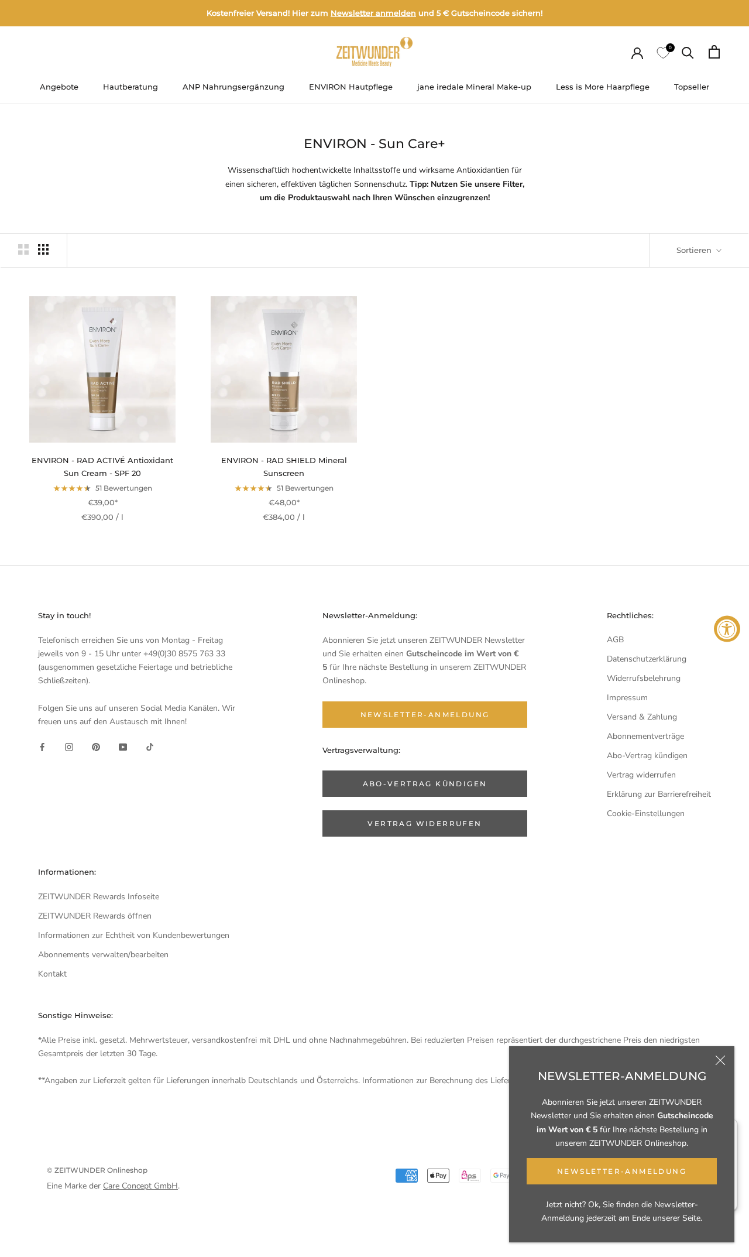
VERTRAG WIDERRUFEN (424, 823)
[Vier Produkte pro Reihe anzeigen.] (43, 249)
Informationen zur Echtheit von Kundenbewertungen (133, 935)
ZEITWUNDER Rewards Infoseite (98, 896)
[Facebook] (42, 746)
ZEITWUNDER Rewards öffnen (95, 916)
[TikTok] (150, 746)
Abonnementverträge (645, 736)
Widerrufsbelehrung (644, 678)
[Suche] (688, 52)
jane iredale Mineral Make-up (474, 86)
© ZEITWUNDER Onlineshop (97, 1170)
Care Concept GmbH (140, 1185)
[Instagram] (69, 746)
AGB (615, 639)
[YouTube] (123, 746)
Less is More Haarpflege (603, 86)
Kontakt (52, 973)
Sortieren (695, 250)
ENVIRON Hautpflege (351, 86)
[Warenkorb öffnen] (714, 52)
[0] (662, 52)
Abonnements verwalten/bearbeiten (103, 954)
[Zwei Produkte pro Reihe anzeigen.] (23, 249)
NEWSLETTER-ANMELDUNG (621, 1171)
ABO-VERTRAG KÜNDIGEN (425, 783)
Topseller (691, 86)
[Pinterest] (96, 746)
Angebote (59, 86)
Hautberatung (130, 86)
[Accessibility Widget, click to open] (727, 628)
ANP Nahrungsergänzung (233, 86)
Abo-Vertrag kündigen (647, 755)
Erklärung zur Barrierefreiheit (659, 794)
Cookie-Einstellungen (646, 813)
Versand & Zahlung (642, 716)
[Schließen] (720, 1060)
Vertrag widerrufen (641, 774)
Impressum (627, 697)
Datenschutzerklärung (646, 659)
